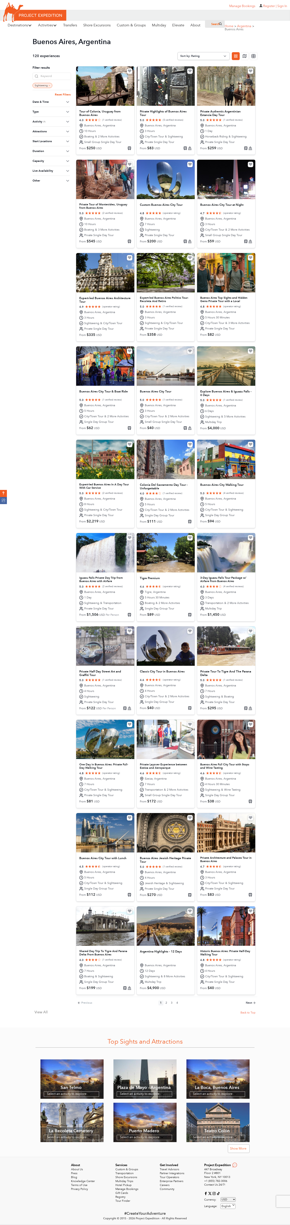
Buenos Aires (234, 29)
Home (230, 26)
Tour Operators (169, 1177)
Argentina (245, 26)
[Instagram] (214, 1193)
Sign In (282, 6)
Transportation (124, 1173)
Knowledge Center (83, 1181)
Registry (120, 1197)
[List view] (253, 56)
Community (167, 1189)
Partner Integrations (172, 1173)
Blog (74, 1177)
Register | (270, 6)
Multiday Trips (124, 1181)
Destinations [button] (18, 25)
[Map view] (245, 56)
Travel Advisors (169, 1169)
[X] (210, 1193)
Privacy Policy (79, 1189)
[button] (3, 493)
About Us (77, 1169)
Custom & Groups (126, 1169)
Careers (164, 1185)
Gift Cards (121, 1193)
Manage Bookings (126, 1189)
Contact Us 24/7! (214, 1185)
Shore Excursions (126, 1177)
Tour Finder (122, 1201)
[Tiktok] (218, 1193)
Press (74, 1173)
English (226, 1206)
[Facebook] (206, 1193)
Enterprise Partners (171, 1181)
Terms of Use (79, 1185)
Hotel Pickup (123, 1185)
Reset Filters (63, 94)
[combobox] (228, 1206)
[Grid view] (236, 56)
